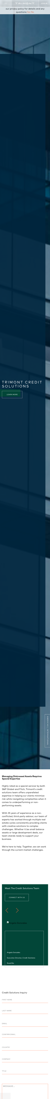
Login (44, 3)
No (32, 12)
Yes (28, 12)
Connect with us (17, 897)
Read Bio (10, 963)
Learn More (12, 394)
